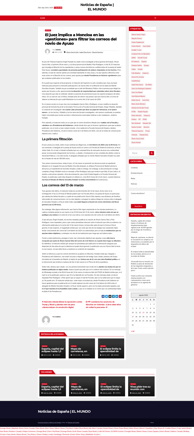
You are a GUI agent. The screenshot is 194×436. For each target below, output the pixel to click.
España (144, 61)
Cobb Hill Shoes (104, 431)
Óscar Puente (136, 142)
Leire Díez (145, 100)
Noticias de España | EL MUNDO (64, 411)
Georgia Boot (41, 431)
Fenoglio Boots (130, 431)
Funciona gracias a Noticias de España (49, 422)
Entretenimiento (137, 173)
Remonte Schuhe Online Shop (74, 434)
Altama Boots (21, 434)
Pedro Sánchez (136, 115)
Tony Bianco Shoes (34, 434)
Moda (133, 178)
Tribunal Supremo (97, 52)
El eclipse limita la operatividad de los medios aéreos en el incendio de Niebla (142, 254)
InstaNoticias (136, 81)
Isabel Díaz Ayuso (85, 52)
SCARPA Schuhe (117, 431)
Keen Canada (30, 428)
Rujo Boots (93, 431)
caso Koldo (146, 46)
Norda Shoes (108, 428)
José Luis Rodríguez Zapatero (141, 88)
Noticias (48, 30)
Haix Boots (4, 431)
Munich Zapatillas (146, 428)
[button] (155, 18)
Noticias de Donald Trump (140, 108)
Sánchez (146, 127)
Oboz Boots (40, 428)
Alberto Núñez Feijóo (138, 34)
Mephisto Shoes (17, 428)
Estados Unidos (137, 65)
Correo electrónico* (138, 193)
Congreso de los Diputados (141, 54)
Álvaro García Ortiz (72, 52)
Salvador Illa (147, 123)
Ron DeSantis (136, 123)
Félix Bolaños (136, 73)
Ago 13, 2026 (47, 393)
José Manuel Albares (138, 96)
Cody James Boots (184, 428)
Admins (58, 50)
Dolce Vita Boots (53, 431)
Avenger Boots (5, 428)
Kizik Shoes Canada (80, 431)
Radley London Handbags (52, 434)
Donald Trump (142, 58)
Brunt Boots (84, 428)
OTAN (133, 111)
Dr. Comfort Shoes (169, 428)
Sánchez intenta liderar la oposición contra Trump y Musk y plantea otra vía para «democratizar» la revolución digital (62, 304)
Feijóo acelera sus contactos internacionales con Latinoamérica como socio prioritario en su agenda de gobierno (141, 280)
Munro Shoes (60, 428)
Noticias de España (73, 422)
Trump (147, 131)
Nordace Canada (15, 431)
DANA (133, 58)
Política (134, 119)
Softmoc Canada (176, 431)
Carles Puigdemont (138, 42)
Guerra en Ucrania (138, 77)
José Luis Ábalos (137, 92)
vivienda (134, 135)
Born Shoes (49, 428)
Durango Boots (66, 431)
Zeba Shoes (158, 428)
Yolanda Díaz (143, 135)
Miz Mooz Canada (95, 428)
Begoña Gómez (137, 38)
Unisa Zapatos (153, 431)
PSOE (145, 119)
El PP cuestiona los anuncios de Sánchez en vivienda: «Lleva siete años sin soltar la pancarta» (103, 304)
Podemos (147, 115)
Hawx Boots (11, 434)
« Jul (132, 331)
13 (143, 312)
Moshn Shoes (142, 431)
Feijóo (134, 69)
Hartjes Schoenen (29, 431)
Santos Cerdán (136, 127)
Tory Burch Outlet (72, 428)
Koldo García (136, 100)
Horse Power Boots (121, 428)
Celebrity (134, 168)
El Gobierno (135, 61)
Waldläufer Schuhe (92, 434)
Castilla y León (136, 50)
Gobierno (146, 73)
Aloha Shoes (133, 428)
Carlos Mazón (136, 46)
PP (139, 119)
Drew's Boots (164, 431)
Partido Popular (143, 111)
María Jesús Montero (138, 104)
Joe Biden (148, 84)
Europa (146, 65)
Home (42, 18)
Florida (140, 69)
